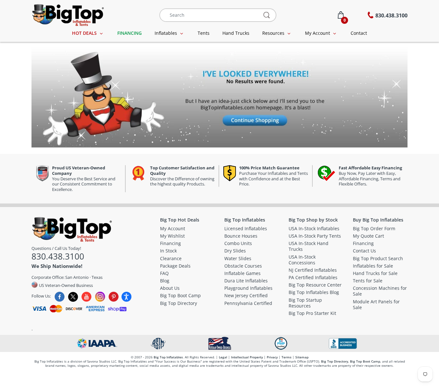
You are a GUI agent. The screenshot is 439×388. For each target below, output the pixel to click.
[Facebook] (59, 296)
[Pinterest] (113, 296)
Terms (286, 357)
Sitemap (302, 357)
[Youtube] (86, 296)
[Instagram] (100, 296)
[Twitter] (73, 296)
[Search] (266, 15)
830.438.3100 (57, 256)
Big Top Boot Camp (365, 361)
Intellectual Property (247, 357)
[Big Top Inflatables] (67, 14)
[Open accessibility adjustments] (126, 297)
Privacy (272, 357)
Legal (223, 357)
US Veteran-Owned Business (65, 285)
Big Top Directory (334, 361)
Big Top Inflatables (168, 357)
